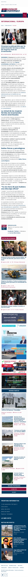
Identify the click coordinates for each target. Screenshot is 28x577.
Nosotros (3, 1)
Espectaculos (4, 565)
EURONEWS (4, 57)
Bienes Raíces (14, 391)
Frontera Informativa (10, 10)
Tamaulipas (4, 567)
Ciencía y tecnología (13, 567)
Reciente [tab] (14, 492)
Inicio (2, 25)
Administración (12, 225)
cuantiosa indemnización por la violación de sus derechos (13, 94)
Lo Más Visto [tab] (14, 489)
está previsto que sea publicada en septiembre (13, 206)
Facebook (10, 231)
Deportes (20, 565)
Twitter (16, 231)
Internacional (8, 25)
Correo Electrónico (14, 233)
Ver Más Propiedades (14, 486)
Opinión (22, 567)
